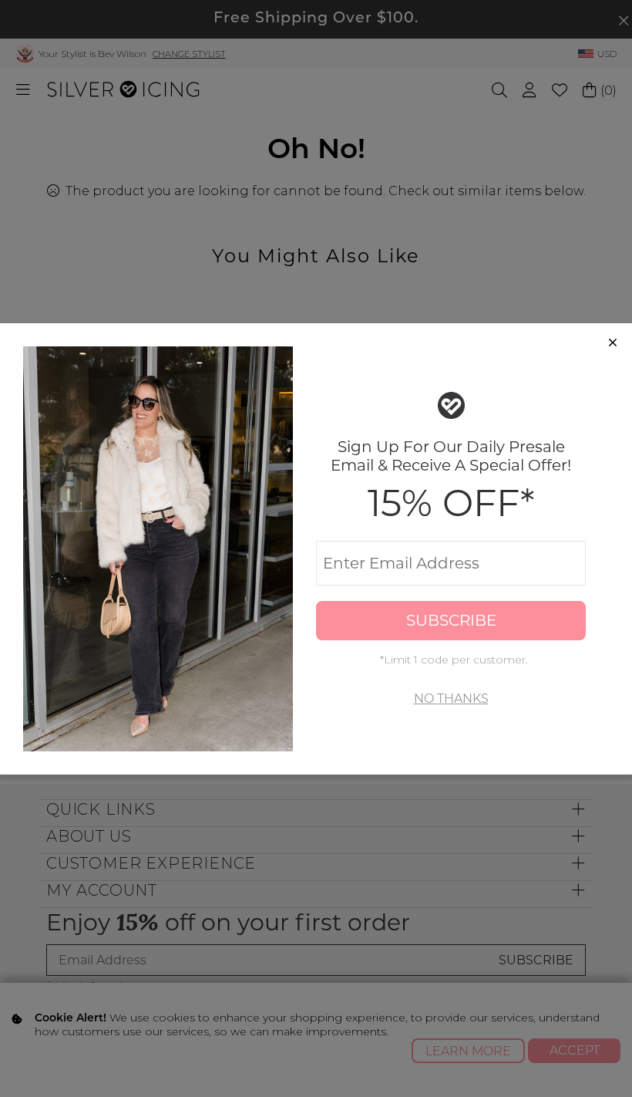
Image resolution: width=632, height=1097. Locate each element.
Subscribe (451, 620)
